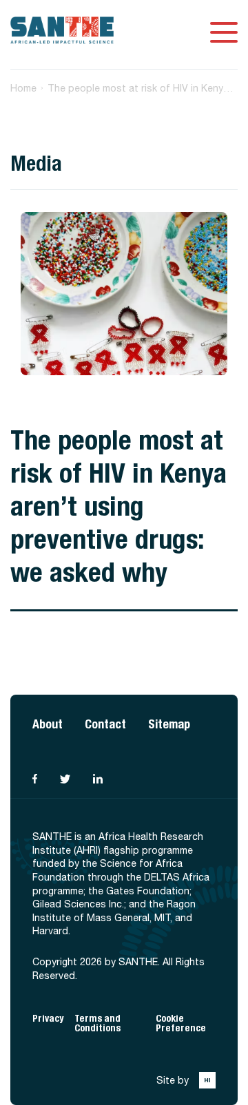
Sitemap (169, 724)
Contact (105, 724)
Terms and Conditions (97, 1023)
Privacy (47, 1018)
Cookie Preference (181, 1023)
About (47, 724)
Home (23, 88)
